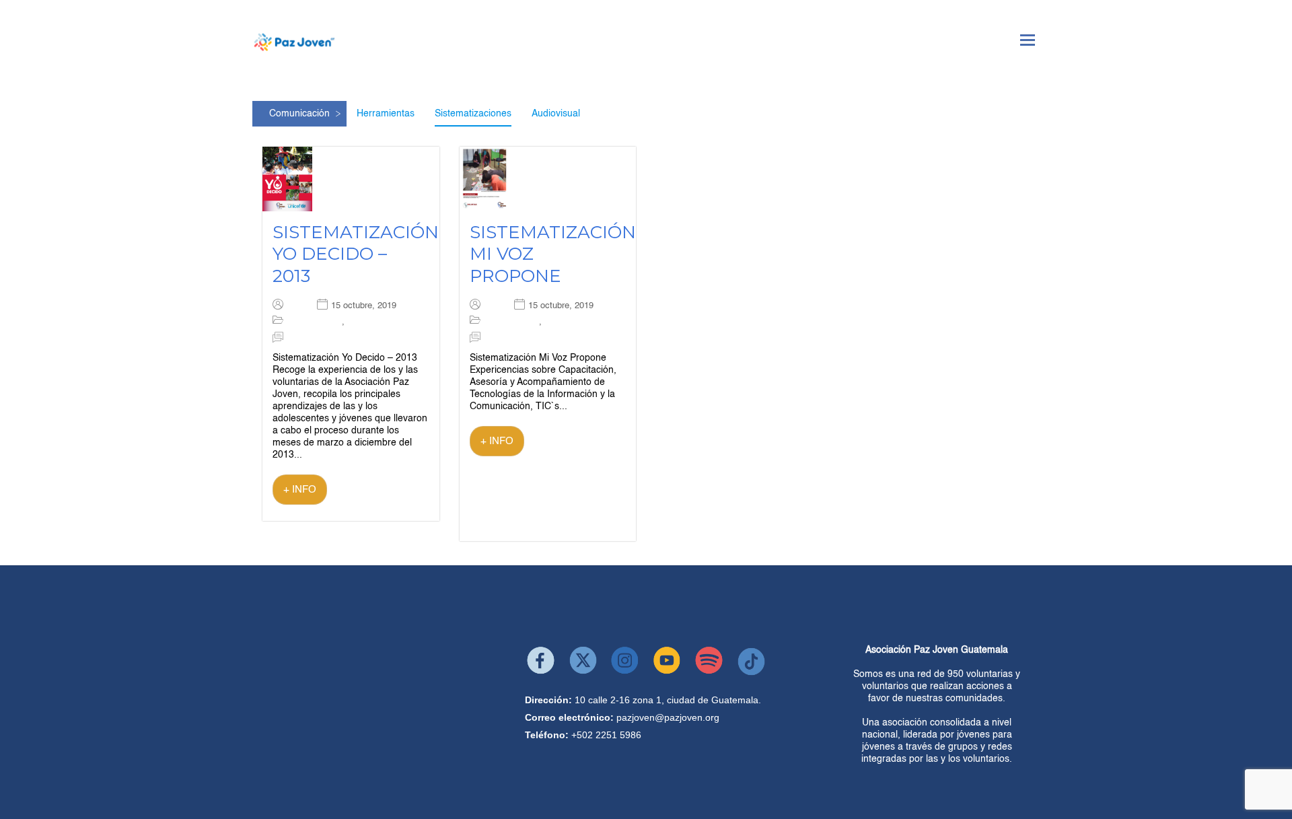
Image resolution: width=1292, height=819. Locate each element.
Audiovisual (556, 113)
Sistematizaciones (473, 113)
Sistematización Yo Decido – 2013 (356, 254)
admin (298, 305)
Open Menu (1027, 40)
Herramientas (386, 113)
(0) (292, 338)
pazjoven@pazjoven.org (667, 717)
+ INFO (299, 490)
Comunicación (299, 113)
